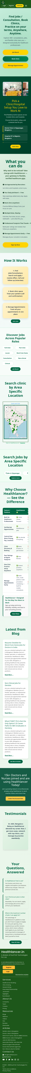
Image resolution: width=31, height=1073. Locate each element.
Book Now (15, 146)
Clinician (19, 5)
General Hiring (7, 987)
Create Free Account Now (15, 798)
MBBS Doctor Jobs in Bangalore (12, 1038)
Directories (6, 1025)
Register (11, 5)
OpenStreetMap (17, 438)
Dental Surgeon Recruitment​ (11, 1044)
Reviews (5, 1023)
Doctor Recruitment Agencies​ (12, 1047)
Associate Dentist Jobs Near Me (12, 1042)
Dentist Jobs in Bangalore (10, 1031)
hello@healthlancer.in (10, 1055)
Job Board (15, 52)
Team (4, 1004)
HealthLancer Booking (9, 983)
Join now (15, 321)
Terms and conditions (9, 1069)
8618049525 (7, 1057)
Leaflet (11, 438)
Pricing (5, 1008)
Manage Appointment (15, 65)
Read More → (9, 675)
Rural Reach (6, 996)
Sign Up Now (15, 245)
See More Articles (15, 761)
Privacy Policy (7, 1071)
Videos (5, 1019)
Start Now (15, 614)
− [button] (6, 410)
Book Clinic (15, 59)
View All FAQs (15, 942)
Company (6, 1002)
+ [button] (6, 408)
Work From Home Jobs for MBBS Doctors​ (15, 1036)
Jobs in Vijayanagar (13, 473)
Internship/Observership (10, 989)
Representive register (22, 974)
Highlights (6, 994)
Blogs (4, 1014)
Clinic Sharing (7, 985)
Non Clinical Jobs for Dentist (11, 1049)
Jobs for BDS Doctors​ (9, 1040)
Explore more (16, 478)
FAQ (4, 1021)
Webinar (5, 1016)
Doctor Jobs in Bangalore (10, 1033)
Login (4, 5)
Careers (5, 1006)
